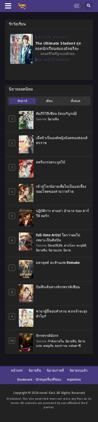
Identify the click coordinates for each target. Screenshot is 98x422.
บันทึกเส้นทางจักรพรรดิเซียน (58, 287)
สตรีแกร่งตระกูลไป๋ (50, 162)
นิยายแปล (55, 250)
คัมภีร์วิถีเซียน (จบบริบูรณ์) (56, 114)
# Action (43, 37)
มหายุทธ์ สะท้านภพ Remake (58, 263)
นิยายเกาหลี (55, 370)
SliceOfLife (55, 245)
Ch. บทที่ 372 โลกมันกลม (53, 59)
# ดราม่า (60, 37)
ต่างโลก (69, 245)
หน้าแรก (17, 370)
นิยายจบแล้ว (78, 370)
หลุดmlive (74, 379)
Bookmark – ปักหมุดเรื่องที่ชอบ (39, 379)
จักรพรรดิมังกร (47, 336)
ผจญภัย (48, 346)
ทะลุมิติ (81, 245)
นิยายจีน (53, 119)
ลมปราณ (61, 346)
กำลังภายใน (56, 341)
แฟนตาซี (75, 346)
